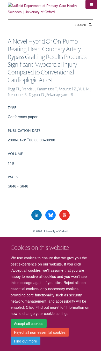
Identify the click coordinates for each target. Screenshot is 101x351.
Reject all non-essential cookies (40, 332)
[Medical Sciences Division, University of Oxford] (50, 226)
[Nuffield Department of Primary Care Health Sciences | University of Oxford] (43, 6)
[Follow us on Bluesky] (51, 215)
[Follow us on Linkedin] (37, 215)
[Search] (90, 24)
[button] (91, 4)
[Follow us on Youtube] (64, 215)
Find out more (25, 341)
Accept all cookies (28, 323)
